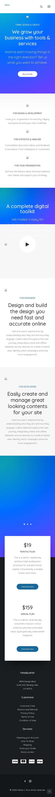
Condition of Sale (27, 720)
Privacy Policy (27, 713)
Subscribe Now (27, 587)
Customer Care (27, 706)
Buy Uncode (27, 74)
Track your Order (27, 748)
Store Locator (27, 752)
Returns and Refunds (27, 709)
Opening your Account (28, 737)
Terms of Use (27, 716)
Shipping (27, 744)
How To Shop (27, 741)
